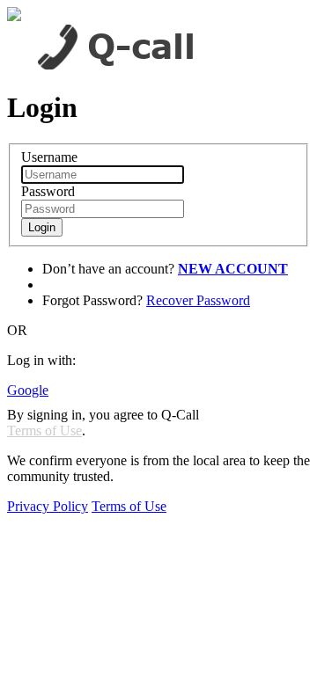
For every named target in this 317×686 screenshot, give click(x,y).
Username (49, 157)
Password (48, 191)
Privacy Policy (47, 506)
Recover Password (198, 300)
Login (41, 227)
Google (27, 390)
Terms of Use (44, 430)
